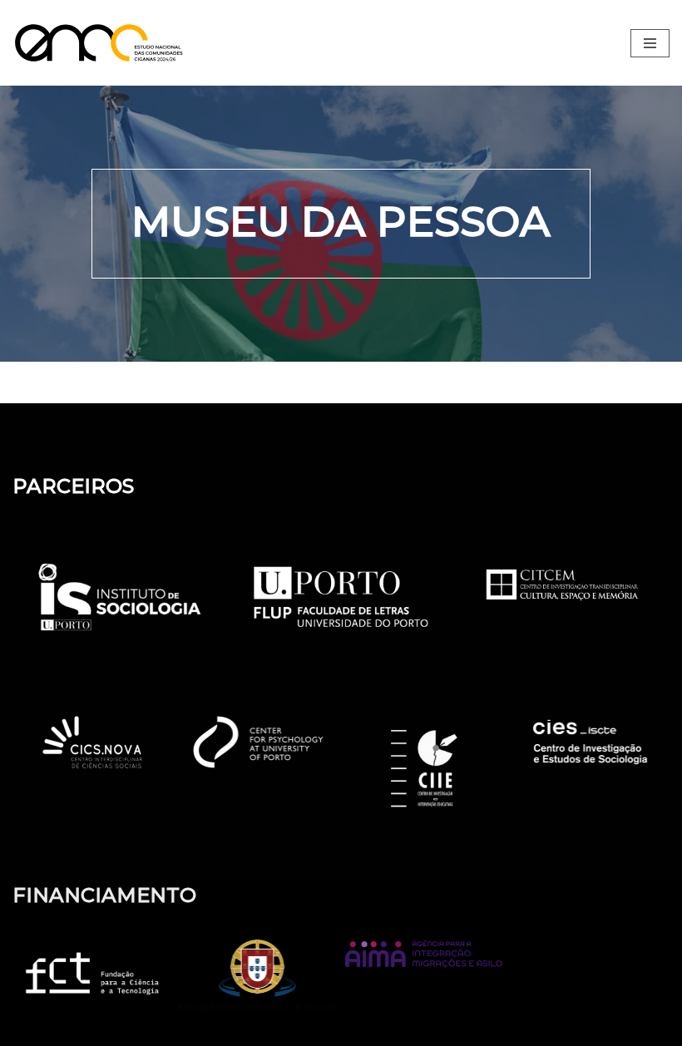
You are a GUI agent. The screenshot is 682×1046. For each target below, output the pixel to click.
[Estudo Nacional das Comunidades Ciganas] (103, 43)
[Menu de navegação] (650, 43)
